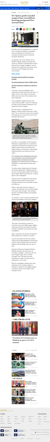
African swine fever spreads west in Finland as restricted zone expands (31, 363)
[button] (13, 45)
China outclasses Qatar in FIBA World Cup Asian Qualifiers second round (30, 312)
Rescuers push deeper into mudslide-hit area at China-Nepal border (31, 399)
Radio (39, 8)
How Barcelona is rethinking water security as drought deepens (31, 372)
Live (15, 421)
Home (1, 8)
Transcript (2, 423)
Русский (16, 4)
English (1, 4)
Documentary (46, 421)
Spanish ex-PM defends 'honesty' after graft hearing (30, 295)
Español (5, 4)
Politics (12, 8)
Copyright (22, 438)
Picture (1, 421)
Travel (23, 418)
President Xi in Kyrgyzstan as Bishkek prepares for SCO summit (24, 340)
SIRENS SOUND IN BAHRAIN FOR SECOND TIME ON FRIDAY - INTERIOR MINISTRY (31, 304)
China (5, 8)
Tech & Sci (27, 8)
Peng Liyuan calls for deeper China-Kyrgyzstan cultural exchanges (31, 391)
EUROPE (9, 423)
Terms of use (14, 438)
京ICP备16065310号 (45, 429)
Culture (1, 418)
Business (17, 8)
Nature (30, 418)
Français (9, 4)
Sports (8, 418)
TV (43, 8)
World (8, 8)
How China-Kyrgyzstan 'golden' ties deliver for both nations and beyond (31, 383)
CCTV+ (39, 424)
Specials (30, 421)
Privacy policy (30, 438)
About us (38, 438)
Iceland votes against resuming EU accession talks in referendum (30, 355)
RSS (40, 4)
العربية (13, 4)
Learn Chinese (18, 423)
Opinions (22, 8)
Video (8, 421)
